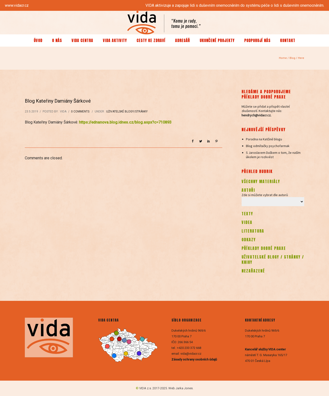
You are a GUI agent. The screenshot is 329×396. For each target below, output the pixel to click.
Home (283, 58)
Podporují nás (257, 40)
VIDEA (247, 222)
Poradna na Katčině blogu (264, 139)
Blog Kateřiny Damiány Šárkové (58, 101)
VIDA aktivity (115, 40)
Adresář (182, 40)
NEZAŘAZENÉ (253, 271)
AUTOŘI (248, 190)
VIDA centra (82, 40)
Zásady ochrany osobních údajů (194, 359)
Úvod (38, 40)
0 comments (80, 111)
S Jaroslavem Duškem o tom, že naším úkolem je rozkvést (273, 154)
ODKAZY (249, 239)
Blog (292, 58)
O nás (57, 40)
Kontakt (287, 40)
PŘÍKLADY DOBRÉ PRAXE (264, 248)
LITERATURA (253, 231)
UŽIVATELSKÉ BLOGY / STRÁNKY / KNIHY (273, 259)
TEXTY (247, 214)
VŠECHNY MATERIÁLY (261, 181)
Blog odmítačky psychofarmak (268, 146)
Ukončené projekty (217, 40)
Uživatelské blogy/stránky (127, 111)
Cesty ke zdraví (151, 40)
